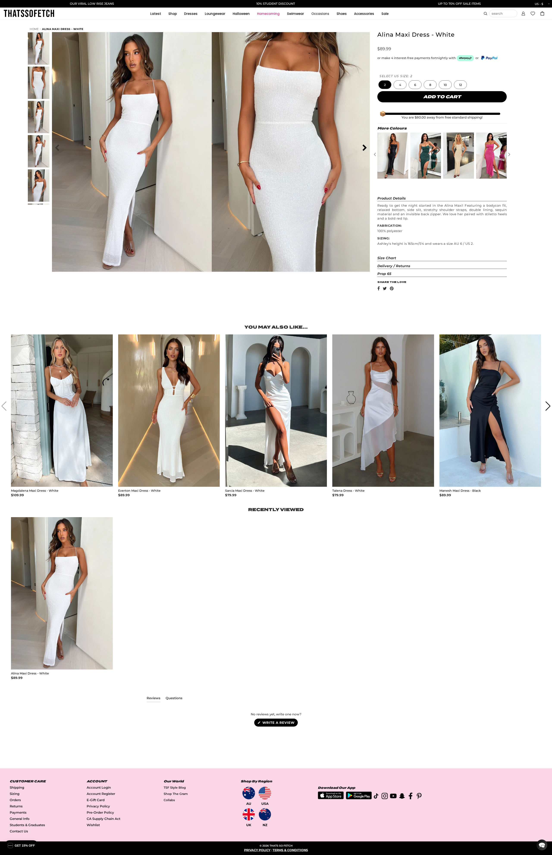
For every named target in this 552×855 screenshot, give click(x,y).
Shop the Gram (176, 794)
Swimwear (295, 13)
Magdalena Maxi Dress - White (34, 491)
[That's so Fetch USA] (265, 793)
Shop (172, 13)
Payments (18, 812)
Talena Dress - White (348, 491)
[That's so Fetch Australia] (249, 793)
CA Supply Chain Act (103, 819)
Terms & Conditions (290, 850)
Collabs (169, 800)
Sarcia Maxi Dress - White (245, 491)
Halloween (241, 13)
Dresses (191, 13)
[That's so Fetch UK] (249, 814)
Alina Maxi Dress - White (62, 29)
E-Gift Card (96, 800)
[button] (523, 13)
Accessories (364, 13)
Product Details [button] (391, 198)
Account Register (101, 794)
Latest (155, 13)
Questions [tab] (174, 699)
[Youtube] (393, 797)
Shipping (17, 787)
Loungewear (215, 13)
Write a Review (279, 723)
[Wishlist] (533, 13)
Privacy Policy (98, 806)
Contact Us (19, 831)
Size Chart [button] (386, 258)
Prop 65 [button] (384, 274)
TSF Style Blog (175, 787)
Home (34, 29)
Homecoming (268, 13)
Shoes (342, 13)
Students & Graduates (27, 825)
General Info (20, 819)
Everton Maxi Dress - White (139, 491)
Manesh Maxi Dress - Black (460, 491)
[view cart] (542, 13)
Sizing (14, 794)
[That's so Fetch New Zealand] (265, 814)
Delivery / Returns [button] (393, 266)
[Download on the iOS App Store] (331, 798)
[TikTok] (376, 797)
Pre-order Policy (100, 812)
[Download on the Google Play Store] (359, 798)
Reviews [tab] (153, 699)
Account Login (99, 787)
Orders (15, 800)
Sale (385, 13)
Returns (16, 806)
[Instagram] (384, 797)
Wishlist (93, 825)
